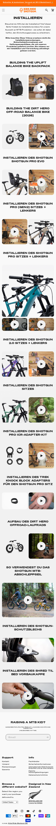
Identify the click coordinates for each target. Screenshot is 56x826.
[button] (3, 10)
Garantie (6, 770)
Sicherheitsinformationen (40, 764)
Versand (5, 764)
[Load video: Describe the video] (41, 87)
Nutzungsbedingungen (38, 772)
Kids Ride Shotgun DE (18, 823)
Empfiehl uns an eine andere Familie (41, 769)
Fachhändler (34, 761)
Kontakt (5, 761)
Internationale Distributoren (41, 767)
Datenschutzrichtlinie (38, 775)
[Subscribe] (47, 737)
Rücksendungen (9, 767)
